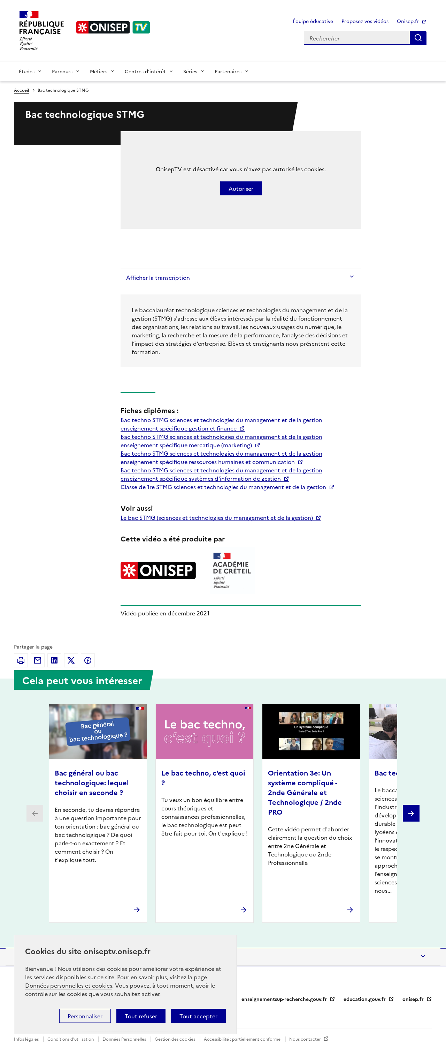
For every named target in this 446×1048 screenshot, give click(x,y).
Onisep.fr (408, 20)
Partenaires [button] (228, 71)
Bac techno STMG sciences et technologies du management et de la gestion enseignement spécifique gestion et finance (221, 424)
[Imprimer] (21, 660)
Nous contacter (305, 1039)
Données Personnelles (124, 1039)
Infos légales (27, 1039)
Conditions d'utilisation (71, 1039)
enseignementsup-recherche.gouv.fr (284, 998)
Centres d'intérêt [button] (145, 71)
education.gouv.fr (365, 998)
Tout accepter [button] (198, 1016)
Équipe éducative (313, 20)
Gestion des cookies (175, 1039)
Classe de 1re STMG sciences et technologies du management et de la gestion (224, 487)
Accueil (21, 90)
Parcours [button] (62, 71)
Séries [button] (190, 71)
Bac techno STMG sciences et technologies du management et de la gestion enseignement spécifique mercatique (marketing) (221, 441)
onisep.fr (413, 998)
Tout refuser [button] (141, 1016)
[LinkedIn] (54, 660)
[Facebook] (88, 660)
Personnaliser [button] (85, 1016)
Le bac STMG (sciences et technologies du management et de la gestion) (217, 517)
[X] (71, 660)
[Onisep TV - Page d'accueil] (113, 27)
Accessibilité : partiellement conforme (243, 1039)
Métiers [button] (98, 71)
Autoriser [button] (241, 188)
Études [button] (26, 71)
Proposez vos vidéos (365, 20)
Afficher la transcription (158, 277)
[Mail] (38, 660)
